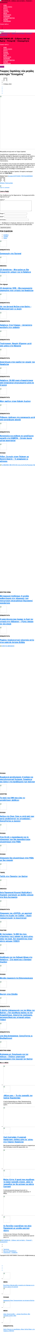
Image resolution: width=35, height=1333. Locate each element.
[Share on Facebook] (19, 87)
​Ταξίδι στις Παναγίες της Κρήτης (14, 876)
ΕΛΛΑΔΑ (5, 10)
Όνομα (2, 213)
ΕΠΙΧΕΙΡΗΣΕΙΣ (7, 15)
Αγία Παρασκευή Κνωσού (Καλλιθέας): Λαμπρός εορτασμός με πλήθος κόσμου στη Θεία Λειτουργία (16, 894)
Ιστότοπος (3, 220)
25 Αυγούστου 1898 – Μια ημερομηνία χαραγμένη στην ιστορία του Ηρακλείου (16, 289)
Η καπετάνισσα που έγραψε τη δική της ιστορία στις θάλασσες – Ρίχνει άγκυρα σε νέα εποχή (16, 621)
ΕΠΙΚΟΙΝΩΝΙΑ (7, 21)
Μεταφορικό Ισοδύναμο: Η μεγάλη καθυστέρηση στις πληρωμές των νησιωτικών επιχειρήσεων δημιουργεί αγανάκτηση (16, 599)
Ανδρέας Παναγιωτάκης (6, 183)
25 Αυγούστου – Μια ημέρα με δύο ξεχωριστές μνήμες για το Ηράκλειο (15, 270)
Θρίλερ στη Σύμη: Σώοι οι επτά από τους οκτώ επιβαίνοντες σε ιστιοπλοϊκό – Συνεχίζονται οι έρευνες (17, 818)
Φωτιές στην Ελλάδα (9, 994)
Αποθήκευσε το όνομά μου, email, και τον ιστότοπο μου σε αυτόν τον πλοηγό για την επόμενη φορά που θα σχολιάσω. (17, 223)
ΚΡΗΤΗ (5, 8)
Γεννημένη (10, 176)
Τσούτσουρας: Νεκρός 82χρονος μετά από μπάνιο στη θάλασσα (15, 344)
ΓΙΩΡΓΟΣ (15, 176)
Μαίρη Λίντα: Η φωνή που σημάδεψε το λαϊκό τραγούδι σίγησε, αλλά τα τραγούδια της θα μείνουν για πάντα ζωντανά (18, 1183)
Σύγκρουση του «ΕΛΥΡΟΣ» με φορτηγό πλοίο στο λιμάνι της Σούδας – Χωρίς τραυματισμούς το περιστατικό (16, 915)
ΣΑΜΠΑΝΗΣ (29, 176)
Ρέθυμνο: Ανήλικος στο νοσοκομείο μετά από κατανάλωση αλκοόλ (17, 418)
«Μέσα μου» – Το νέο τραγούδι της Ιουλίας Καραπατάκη (18, 1096)
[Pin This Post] (19, 90)
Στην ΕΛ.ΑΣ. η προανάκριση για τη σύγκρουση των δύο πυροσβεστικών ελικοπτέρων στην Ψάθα (15, 839)
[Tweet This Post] (19, 88)
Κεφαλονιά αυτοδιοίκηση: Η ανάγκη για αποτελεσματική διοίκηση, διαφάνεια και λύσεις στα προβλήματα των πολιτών (17, 779)
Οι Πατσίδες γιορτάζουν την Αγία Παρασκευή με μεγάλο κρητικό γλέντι (17, 1228)
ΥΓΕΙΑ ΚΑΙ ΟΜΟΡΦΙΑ (9, 18)
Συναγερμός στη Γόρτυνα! (10, 253)
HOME (5, 5)
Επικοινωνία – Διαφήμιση (10, 1252)
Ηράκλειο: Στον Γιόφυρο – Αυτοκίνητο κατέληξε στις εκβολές (16, 326)
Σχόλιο (2, 200)
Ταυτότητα (6, 1249)
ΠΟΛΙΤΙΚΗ (6, 11)
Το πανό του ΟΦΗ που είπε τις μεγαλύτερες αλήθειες (12, 799)
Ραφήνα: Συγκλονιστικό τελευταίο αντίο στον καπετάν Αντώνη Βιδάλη (17, 641)
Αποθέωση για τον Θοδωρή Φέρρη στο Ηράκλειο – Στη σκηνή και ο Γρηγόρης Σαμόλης (16, 959)
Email (2, 216)
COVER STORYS (7, 7)
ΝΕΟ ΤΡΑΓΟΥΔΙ (22, 176)
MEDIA (5, 13)
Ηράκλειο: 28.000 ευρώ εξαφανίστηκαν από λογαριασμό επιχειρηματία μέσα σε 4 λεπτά (17, 382)
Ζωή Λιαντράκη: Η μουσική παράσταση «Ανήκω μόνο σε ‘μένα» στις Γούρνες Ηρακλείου (18, 1139)
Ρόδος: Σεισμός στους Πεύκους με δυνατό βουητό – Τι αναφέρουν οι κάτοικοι (14, 458)
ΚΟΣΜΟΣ (5, 19)
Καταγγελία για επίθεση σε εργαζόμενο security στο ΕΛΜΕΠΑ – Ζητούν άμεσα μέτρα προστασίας (17, 438)
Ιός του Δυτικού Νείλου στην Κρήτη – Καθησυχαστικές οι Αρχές (15, 307)
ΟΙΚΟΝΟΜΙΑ (6, 16)
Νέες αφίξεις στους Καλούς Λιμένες (15, 401)
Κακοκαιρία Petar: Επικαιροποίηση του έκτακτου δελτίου (18, 1300)
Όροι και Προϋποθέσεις (9, 1251)
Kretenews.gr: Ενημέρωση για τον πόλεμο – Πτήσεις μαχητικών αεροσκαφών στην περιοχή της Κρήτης (16, 1056)
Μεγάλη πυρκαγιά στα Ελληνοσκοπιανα (16, 978)
